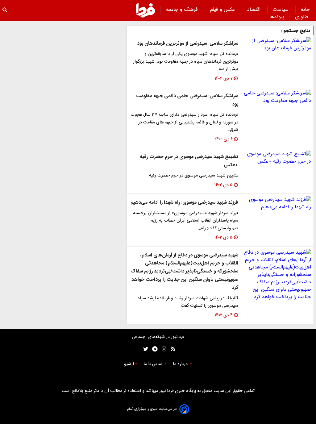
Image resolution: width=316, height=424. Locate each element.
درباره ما (181, 364)
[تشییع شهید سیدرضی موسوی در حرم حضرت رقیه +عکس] (277, 158)
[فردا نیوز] (145, 10)
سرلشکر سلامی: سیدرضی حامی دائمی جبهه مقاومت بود (187, 100)
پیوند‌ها (276, 17)
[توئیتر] (144, 349)
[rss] (171, 349)
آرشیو (129, 364)
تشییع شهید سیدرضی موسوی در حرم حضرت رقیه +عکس (189, 161)
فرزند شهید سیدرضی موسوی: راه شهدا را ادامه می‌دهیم (184, 202)
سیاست (281, 10)
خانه (305, 10)
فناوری (302, 17)
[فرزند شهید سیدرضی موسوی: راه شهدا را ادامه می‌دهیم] (277, 203)
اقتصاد (254, 10)
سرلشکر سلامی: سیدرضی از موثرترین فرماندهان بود (187, 43)
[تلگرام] (153, 349)
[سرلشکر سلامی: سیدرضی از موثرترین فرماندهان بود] (277, 44)
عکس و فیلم (223, 10)
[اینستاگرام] (162, 349)
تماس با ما (153, 364)
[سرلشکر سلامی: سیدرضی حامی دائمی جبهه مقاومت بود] (277, 97)
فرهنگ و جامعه (182, 10)
